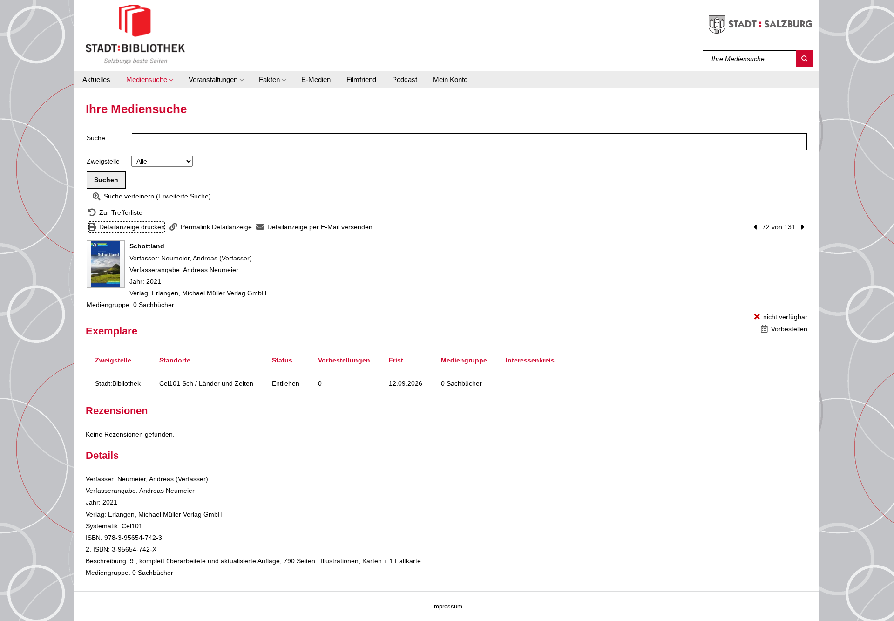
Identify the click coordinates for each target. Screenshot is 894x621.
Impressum (447, 606)
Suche (96, 138)
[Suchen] (804, 58)
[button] (149, 79)
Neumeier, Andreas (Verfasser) (206, 258)
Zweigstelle (103, 161)
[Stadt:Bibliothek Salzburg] (135, 34)
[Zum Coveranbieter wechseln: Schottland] (106, 264)
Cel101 (132, 526)
